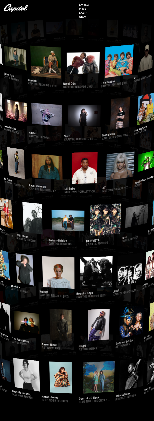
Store (82, 17)
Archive (84, 5)
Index (82, 9)
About (83, 13)
